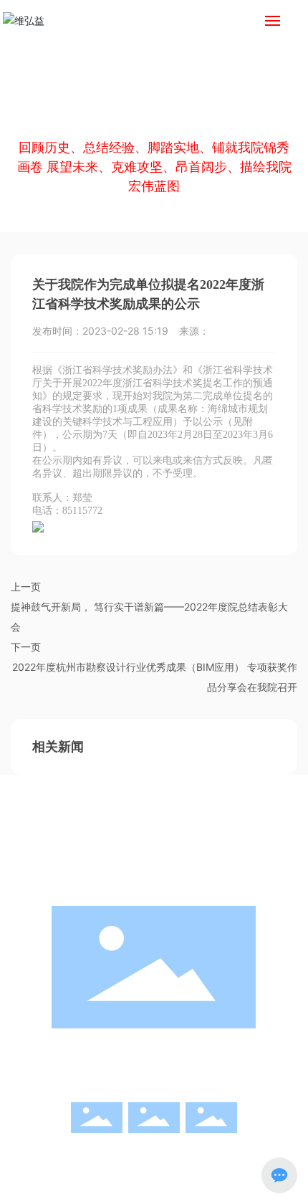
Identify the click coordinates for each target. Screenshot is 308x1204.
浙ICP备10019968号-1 (154, 1174)
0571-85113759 (193, 1066)
